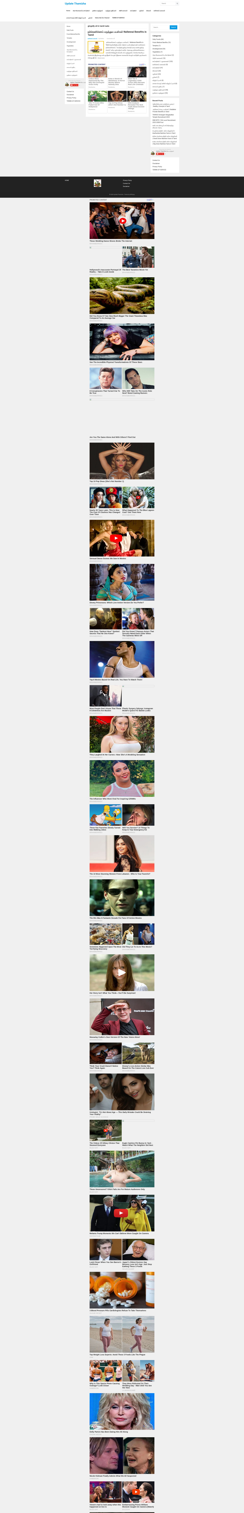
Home (68, 26)
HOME (67, 180)
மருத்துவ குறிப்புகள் (72, 71)
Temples (69, 38)
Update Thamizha (75, 3)
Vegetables (70, 46)
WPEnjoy (132, 194)
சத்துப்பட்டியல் (70, 63)
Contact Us (70, 91)
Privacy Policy (71, 98)
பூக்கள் (154, 77)
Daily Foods (70, 30)
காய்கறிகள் (156, 68)
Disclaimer (70, 95)
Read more (101, 58)
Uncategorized (71, 42)
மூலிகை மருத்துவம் (72, 75)
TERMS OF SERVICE (73, 101)
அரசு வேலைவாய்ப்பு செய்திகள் (72, 51)
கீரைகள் (155, 71)
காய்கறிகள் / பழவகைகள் (74, 59)
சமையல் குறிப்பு (71, 67)
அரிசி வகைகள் (71, 55)
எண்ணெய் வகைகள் (92, 38)
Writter (102, 38)
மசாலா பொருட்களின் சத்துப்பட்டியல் (163, 83)
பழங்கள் (155, 74)
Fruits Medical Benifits (73, 34)
